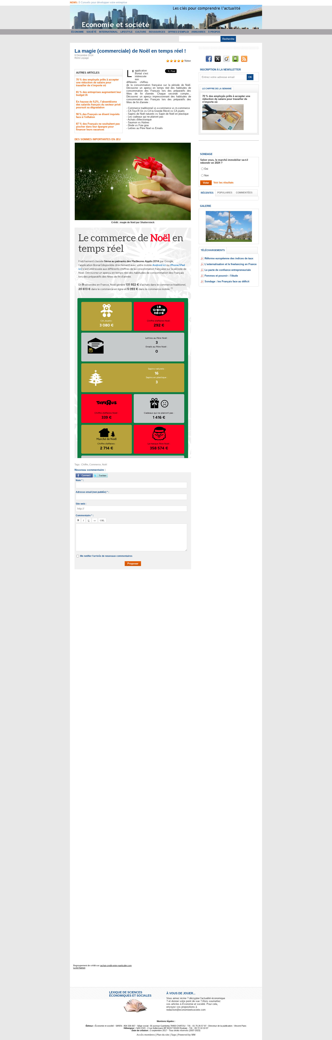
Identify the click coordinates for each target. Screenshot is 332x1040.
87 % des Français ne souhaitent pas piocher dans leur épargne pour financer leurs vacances (98, 126)
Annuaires (198, 32)
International (108, 32)
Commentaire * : (85, 515)
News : (74, 2)
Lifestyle (126, 32)
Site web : (81, 503)
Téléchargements (213, 250)
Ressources (157, 32)
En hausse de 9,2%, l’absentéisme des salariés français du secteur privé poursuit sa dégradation (98, 104)
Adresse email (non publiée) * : (92, 492)
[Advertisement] (135, 583)
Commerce (95, 464)
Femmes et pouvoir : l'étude (221, 275)
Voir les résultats (223, 182)
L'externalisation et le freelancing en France (230, 264)
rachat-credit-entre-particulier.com (116, 965)
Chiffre (84, 464)
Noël (104, 464)
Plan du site (163, 1034)
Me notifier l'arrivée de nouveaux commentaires (106, 556)
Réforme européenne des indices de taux (229, 258)
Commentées (244, 192)
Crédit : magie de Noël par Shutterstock (132, 222)
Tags (173, 1034)
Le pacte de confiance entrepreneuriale (228, 269)
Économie (77, 32)
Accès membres (146, 1034)
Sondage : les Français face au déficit (227, 281)
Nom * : (80, 480)
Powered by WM (186, 1034)
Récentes (207, 192)
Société (91, 32)
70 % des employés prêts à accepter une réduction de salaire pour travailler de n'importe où (97, 82)
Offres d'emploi (178, 32)
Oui (206, 168)
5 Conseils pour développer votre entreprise (103, 2)
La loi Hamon (79, 968)
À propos (214, 32)
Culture (140, 32)
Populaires (224, 192)
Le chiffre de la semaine (217, 88)
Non (206, 175)
